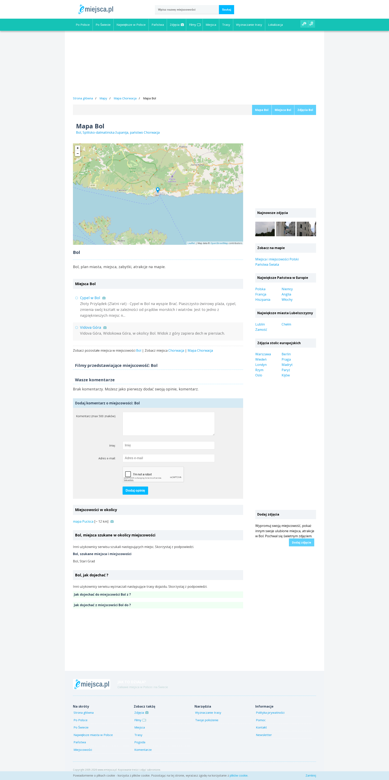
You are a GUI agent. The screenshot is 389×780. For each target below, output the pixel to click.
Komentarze (143, 750)
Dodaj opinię (135, 490)
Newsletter (264, 735)
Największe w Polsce (131, 25)
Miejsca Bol (283, 110)
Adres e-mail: (106, 458)
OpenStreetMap (219, 243)
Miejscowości (83, 750)
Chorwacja (176, 350)
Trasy (226, 25)
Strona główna (83, 98)
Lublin (260, 324)
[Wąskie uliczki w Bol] (285, 229)
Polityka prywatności (270, 712)
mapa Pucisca (83, 521)
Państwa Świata (267, 264)
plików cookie (239, 775)
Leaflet (191, 243)
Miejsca (211, 25)
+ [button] (78, 148)
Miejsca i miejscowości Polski (277, 259)
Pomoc (261, 720)
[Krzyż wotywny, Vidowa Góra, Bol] (265, 229)
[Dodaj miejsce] (311, 23)
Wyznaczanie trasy (249, 25)
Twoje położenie (206, 720)
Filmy (192, 25)
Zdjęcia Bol (305, 110)
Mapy (103, 98)
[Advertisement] (194, 64)
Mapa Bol (261, 110)
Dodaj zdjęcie (301, 542)
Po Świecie (103, 25)
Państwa (158, 25)
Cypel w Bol (90, 297)
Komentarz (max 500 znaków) (95, 416)
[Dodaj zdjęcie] (304, 23)
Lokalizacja (275, 25)
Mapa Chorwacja (125, 98)
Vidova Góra (90, 327)
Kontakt (261, 727)
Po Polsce (83, 25)
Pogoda (139, 742)
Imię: (112, 445)
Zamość (261, 329)
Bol (138, 350)
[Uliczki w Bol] (306, 229)
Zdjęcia (175, 25)
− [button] (78, 153)
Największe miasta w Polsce (93, 735)
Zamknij (311, 775)
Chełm (286, 324)
